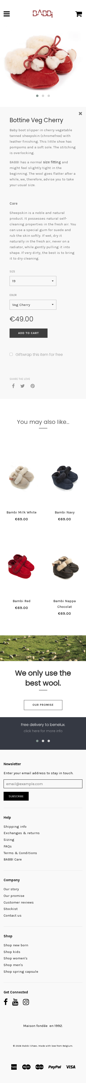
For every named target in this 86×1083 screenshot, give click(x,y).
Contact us (13, 915)
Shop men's (13, 965)
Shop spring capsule (21, 971)
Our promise (43, 704)
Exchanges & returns (22, 833)
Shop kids (12, 952)
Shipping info (15, 826)
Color (13, 295)
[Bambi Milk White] (21, 477)
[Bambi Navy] (64, 477)
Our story (11, 889)
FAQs (8, 846)
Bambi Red (22, 601)
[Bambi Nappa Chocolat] (64, 566)
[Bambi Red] (21, 566)
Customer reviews (19, 902)
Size (12, 271)
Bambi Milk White (21, 512)
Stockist (11, 909)
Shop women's (15, 958)
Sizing (9, 839)
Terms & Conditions (20, 853)
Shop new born (16, 945)
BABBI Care (13, 859)
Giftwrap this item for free (39, 354)
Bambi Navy (65, 512)
